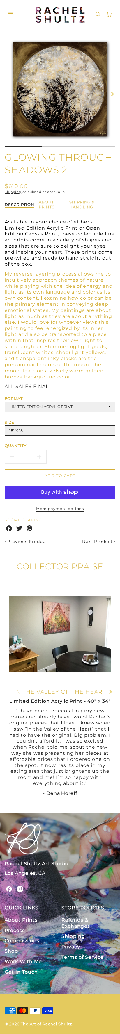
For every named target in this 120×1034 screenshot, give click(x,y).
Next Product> (98, 541)
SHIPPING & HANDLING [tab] (82, 204)
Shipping (13, 192)
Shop (11, 951)
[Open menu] (10, 14)
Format (14, 398)
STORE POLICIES (82, 907)
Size (9, 422)
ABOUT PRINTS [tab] (46, 204)
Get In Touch (21, 972)
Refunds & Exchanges (75, 923)
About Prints (21, 920)
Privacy (70, 946)
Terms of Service (82, 957)
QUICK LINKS (21, 907)
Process (15, 930)
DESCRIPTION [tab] (19, 204)
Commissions (22, 940)
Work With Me (23, 961)
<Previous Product (26, 541)
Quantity (16, 445)
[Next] (112, 94)
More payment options (60, 509)
